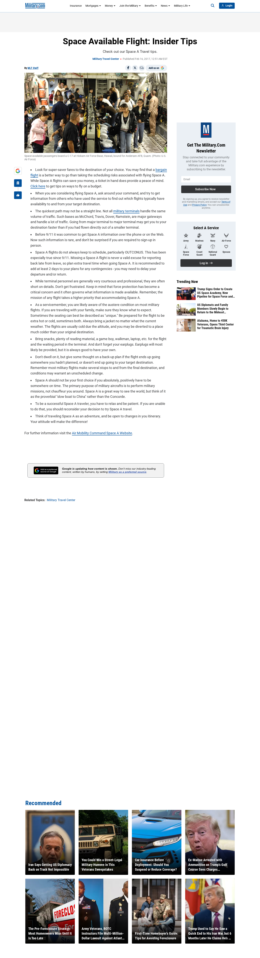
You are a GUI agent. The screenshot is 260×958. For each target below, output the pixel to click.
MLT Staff (33, 68)
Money (109, 5)
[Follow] (18, 183)
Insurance (76, 5)
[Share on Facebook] (128, 68)
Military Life (181, 5)
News (164, 5)
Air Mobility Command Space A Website (102, 433)
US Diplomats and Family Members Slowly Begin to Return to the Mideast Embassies (212, 308)
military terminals (126, 211)
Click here (37, 186)
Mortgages (91, 5)
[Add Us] (18, 171)
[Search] (212, 6)
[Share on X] (135, 68)
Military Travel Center (106, 59)
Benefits (149, 5)
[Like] (18, 195)
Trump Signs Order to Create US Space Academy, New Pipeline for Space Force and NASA (215, 292)
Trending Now (187, 282)
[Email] (142, 68)
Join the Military (128, 5)
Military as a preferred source (127, 471)
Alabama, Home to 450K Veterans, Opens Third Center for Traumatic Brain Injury (215, 324)
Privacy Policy (199, 205)
